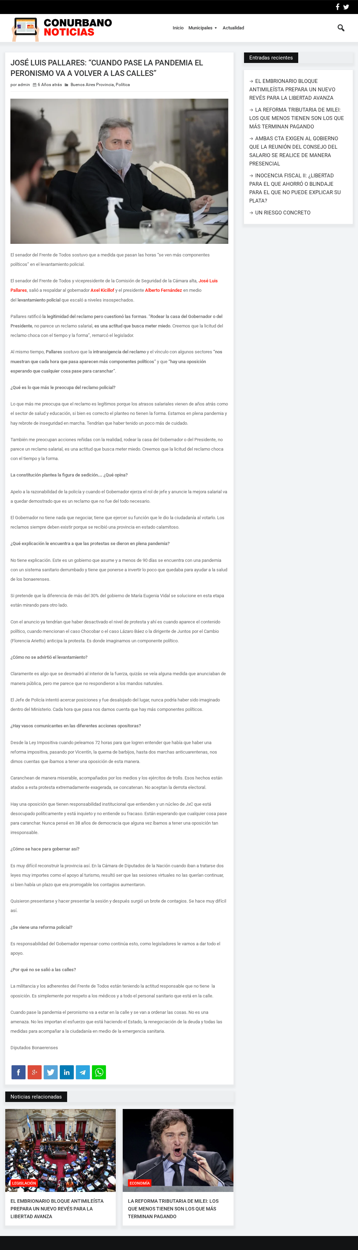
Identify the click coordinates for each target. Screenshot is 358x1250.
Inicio (178, 27)
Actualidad (233, 27)
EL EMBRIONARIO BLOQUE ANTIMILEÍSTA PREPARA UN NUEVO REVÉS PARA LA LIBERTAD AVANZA (56, 1208)
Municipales (200, 27)
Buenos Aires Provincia (92, 84)
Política (123, 84)
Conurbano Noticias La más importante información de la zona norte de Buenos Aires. (85, 28)
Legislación (24, 1183)
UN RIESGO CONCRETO (282, 213)
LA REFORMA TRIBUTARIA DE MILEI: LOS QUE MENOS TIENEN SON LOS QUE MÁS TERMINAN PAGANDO (173, 1208)
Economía (140, 1183)
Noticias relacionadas (36, 1097)
